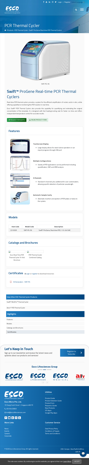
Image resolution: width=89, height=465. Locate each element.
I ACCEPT (77, 461)
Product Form (49, 403)
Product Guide (50, 398)
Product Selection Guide (53, 400)
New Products (50, 408)
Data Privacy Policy (51, 428)
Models (9, 323)
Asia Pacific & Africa (77, 449)
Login (60, 2)
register (34, 273)
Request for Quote (17, 120)
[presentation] (43, 382)
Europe (67, 449)
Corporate (8, 436)
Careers (7, 433)
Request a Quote (51, 405)
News (7, 428)
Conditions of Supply (52, 431)
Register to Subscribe (71, 352)
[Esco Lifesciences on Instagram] (52, 2)
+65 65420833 (11, 408)
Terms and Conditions (52, 433)
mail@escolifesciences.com (16, 412)
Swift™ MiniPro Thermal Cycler (17, 302)
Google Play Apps (51, 413)
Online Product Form (39, 120)
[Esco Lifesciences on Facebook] (43, 2)
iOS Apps (48, 410)
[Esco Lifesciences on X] (55, 2)
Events (7, 431)
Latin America (79, 451)
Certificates (11, 332)
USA (62, 449)
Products (10, 30)
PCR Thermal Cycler (21, 30)
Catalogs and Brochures (15, 328)
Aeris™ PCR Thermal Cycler (16, 307)
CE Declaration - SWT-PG (21, 282)
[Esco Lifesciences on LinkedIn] (49, 2)
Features (10, 319)
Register (67, 2)
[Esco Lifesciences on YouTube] (46, 2)
